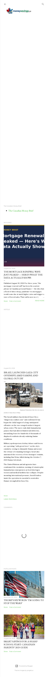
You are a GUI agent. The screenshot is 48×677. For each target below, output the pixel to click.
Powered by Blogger (26, 666)
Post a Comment (15, 301)
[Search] (42, 3)
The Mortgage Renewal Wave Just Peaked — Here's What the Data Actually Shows (23, 274)
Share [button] (6, 301)
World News (13, 499)
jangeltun (30, 670)
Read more (39, 300)
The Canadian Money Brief (20, 210)
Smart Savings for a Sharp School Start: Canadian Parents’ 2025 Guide (21, 644)
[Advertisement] (24, 109)
